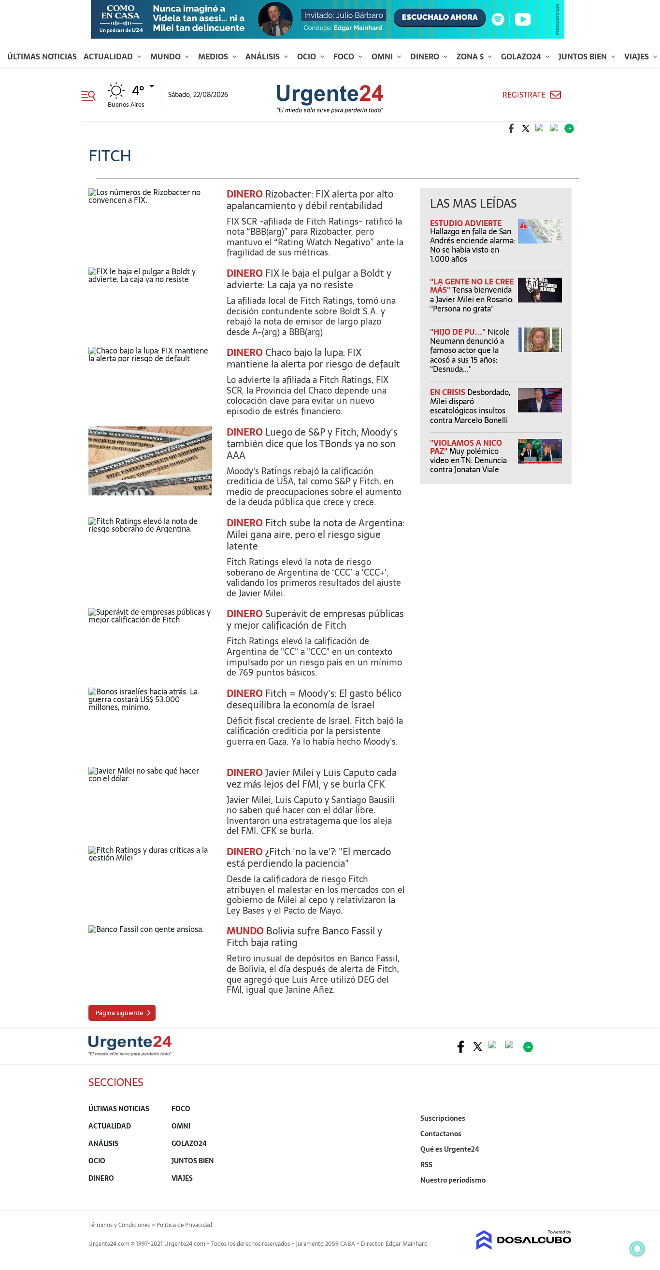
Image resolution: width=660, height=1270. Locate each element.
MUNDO (245, 931)
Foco (344, 56)
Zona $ (471, 56)
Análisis (263, 56)
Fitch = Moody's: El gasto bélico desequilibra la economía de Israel (314, 699)
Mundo (166, 56)
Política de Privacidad (184, 1225)
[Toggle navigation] (92, 95)
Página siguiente (119, 1013)
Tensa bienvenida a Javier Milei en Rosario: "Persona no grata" (472, 298)
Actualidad (109, 56)
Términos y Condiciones (119, 1225)
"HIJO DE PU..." (459, 331)
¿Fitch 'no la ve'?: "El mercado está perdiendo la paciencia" (309, 857)
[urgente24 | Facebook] (511, 128)
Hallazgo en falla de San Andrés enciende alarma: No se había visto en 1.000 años (472, 245)
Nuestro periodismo (453, 1180)
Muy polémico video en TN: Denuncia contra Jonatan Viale (468, 460)
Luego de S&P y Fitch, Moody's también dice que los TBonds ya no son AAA (312, 443)
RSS (426, 1164)
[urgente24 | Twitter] (526, 128)
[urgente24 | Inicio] (561, 1195)
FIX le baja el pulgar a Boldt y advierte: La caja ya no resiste (309, 279)
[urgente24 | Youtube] (555, 128)
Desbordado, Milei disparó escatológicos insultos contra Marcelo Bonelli (470, 406)
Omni (383, 56)
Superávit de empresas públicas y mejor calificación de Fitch (315, 619)
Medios (214, 56)
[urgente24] (130, 1053)
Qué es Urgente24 (449, 1149)
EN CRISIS (448, 392)
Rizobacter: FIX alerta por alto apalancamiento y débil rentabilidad (310, 199)
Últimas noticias (42, 56)
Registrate (523, 95)
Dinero (425, 56)
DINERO (245, 194)
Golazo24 (522, 56)
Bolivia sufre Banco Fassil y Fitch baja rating (304, 936)
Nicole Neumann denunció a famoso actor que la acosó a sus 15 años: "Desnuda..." (470, 350)
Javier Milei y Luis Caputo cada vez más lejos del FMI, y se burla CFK (312, 778)
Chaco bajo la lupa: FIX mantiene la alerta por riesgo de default (313, 358)
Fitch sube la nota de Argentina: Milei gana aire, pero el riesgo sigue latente (315, 534)
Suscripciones (442, 1118)
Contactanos (440, 1134)
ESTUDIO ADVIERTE (466, 223)
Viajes (637, 56)
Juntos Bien (584, 56)
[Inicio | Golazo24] (569, 128)
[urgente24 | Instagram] (540, 128)
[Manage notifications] (637, 1248)
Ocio (307, 56)
